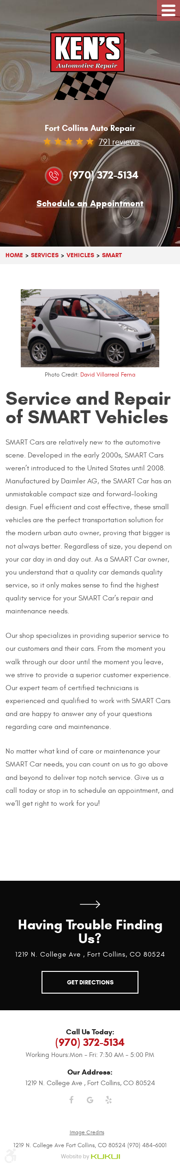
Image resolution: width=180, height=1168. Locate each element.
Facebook (71, 1105)
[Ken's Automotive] (90, 66)
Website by (90, 1157)
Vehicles (80, 255)
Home (14, 255)
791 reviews (119, 142)
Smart (112, 255)
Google (90, 1105)
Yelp (108, 1105)
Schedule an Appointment (90, 203)
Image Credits (87, 1132)
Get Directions (90, 904)
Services (45, 255)
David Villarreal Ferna (107, 374)
